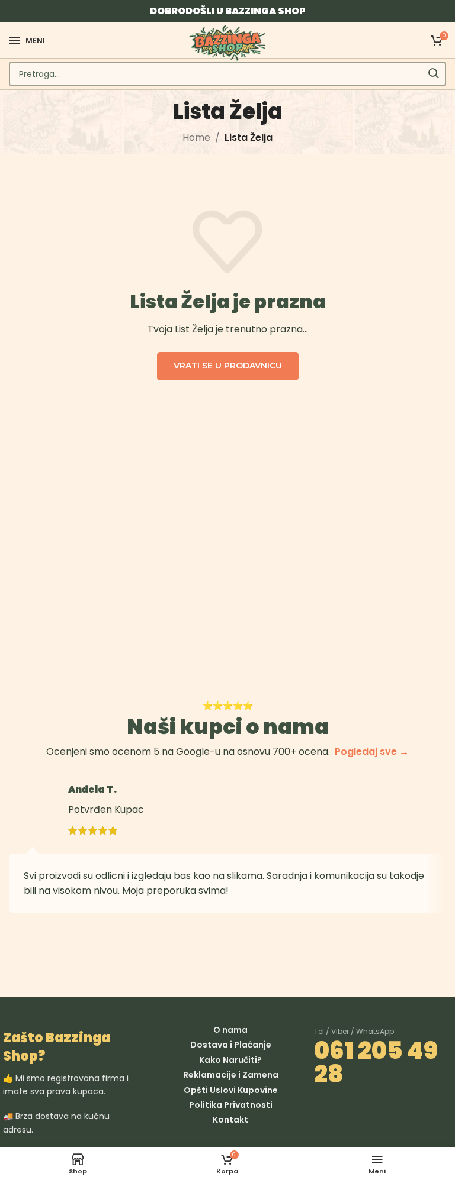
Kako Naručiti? (230, 1060)
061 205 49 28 (376, 1062)
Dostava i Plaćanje (230, 1044)
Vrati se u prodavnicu (228, 365)
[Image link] (320, 1111)
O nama (230, 1030)
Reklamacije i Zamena (230, 1075)
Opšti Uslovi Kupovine (231, 1090)
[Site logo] (227, 42)
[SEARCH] (433, 74)
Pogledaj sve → (372, 751)
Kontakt (230, 1120)
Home (196, 137)
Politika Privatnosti (231, 1105)
